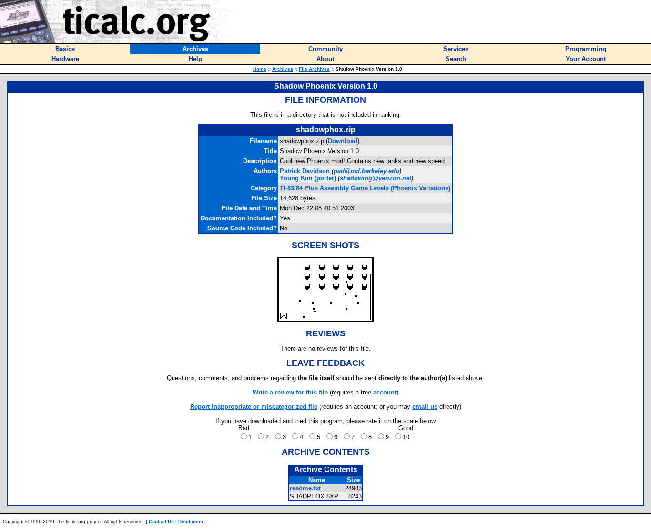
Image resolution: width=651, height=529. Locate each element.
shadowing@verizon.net (375, 178)
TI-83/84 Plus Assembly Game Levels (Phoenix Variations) (365, 188)
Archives (282, 69)
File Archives (314, 69)
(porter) (308, 178)
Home (259, 69)
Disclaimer (190, 521)
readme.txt (305, 488)
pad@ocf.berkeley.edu (366, 171)
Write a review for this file (290, 392)
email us (424, 406)
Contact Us (161, 521)
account (385, 392)
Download (342, 141)
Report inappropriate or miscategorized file (253, 406)
